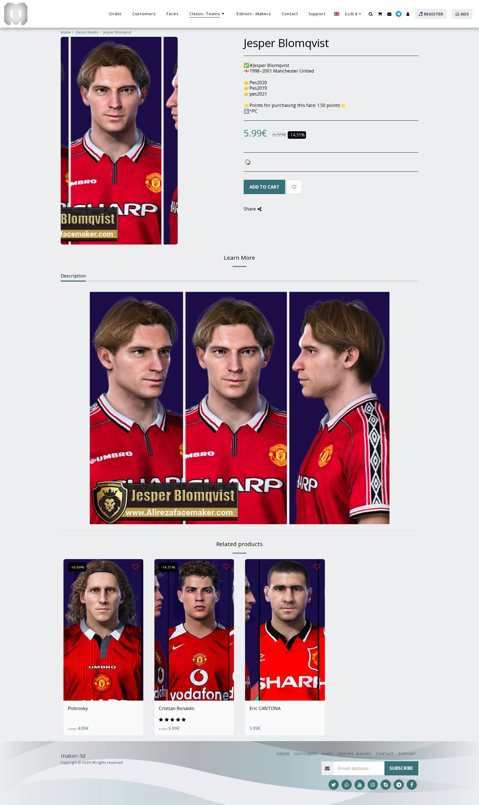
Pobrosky (78, 708)
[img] (103, 630)
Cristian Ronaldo (176, 708)
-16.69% (77, 567)
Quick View (103, 683)
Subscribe (401, 768)
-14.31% (168, 567)
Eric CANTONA (265, 708)
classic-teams (87, 32)
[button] (370, 14)
